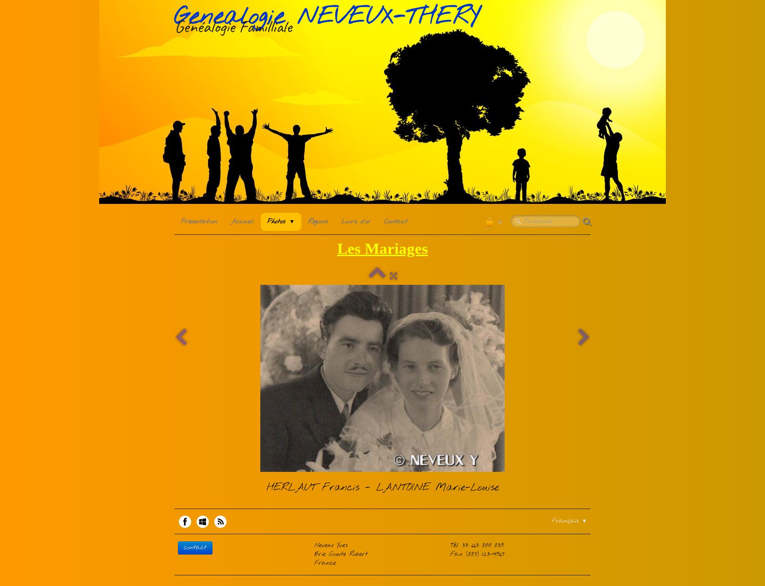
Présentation (199, 221)
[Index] (377, 276)
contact (195, 548)
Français (569, 521)
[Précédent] (181, 338)
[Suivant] (584, 338)
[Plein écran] (393, 276)
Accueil (242, 221)
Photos (281, 221)
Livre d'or (356, 221)
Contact (396, 221)
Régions (318, 221)
